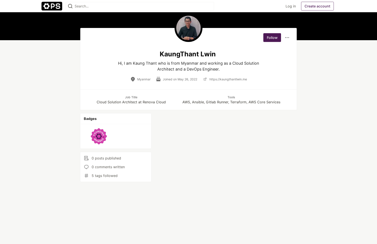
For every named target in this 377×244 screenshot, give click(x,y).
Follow (272, 37)
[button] (99, 136)
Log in (291, 6)
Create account (317, 6)
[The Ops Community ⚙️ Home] (51, 6)
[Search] (70, 6)
